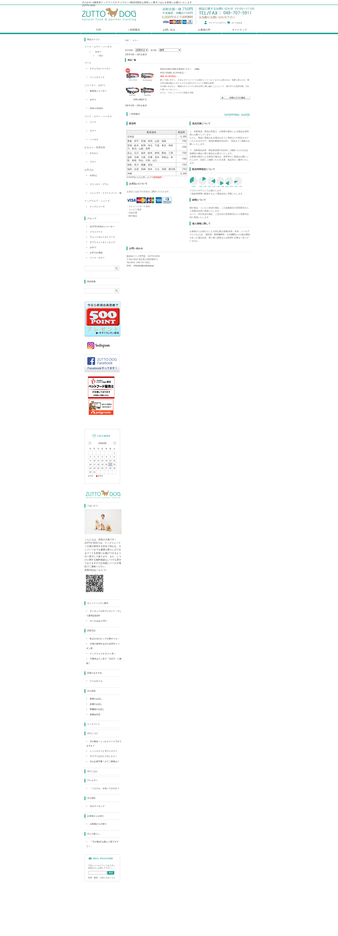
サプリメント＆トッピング (102, 242)
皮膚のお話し (96, 704)
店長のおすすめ (94, 673)
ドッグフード (93, 724)
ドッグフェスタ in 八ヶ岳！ (103, 653)
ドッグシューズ (97, 206)
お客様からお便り (95, 816)
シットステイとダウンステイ (103, 751)
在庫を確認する (140, 99)
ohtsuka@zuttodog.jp (144, 265)
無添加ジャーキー (98, 91)
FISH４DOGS (96, 108)
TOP (127, 40)
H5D (101, 56)
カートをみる (236, 23)
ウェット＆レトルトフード (102, 237)
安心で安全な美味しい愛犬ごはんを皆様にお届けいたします (161, 2)
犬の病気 (91, 691)
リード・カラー (97, 258)
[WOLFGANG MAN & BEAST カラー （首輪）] (140, 96)
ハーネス (94, 139)
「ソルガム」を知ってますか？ (104, 788)
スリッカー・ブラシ (99, 184)
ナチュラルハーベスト (100, 68)
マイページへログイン (217, 23)
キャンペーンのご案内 (97, 603)
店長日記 (91, 630)
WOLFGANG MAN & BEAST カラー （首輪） (180, 69)
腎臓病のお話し (97, 709)
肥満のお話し (96, 699)
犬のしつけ (92, 733)
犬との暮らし (93, 834)
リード (93, 122)
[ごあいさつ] (102, 533)
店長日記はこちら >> (95, 570)
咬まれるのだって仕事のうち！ (104, 638)
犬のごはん (92, 771)
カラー (98, 52)
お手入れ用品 (96, 252)
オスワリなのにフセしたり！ (103, 756)
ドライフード (96, 232)
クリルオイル (96, 681)
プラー (93, 162)
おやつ (93, 99)
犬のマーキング (97, 806)
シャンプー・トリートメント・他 (105, 193)
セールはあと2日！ (99, 621)
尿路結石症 (95, 714)
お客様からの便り (98, 824)
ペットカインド (97, 77)
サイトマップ (239, 30)
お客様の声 (204, 30)
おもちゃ (94, 153)
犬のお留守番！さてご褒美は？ (104, 761)
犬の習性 (91, 798)
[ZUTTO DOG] (102, 498)
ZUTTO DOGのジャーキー (102, 226)
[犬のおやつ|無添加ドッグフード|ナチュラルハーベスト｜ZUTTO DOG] (109, 21)
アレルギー (92, 780)
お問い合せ (169, 30)
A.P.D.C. (94, 175)
